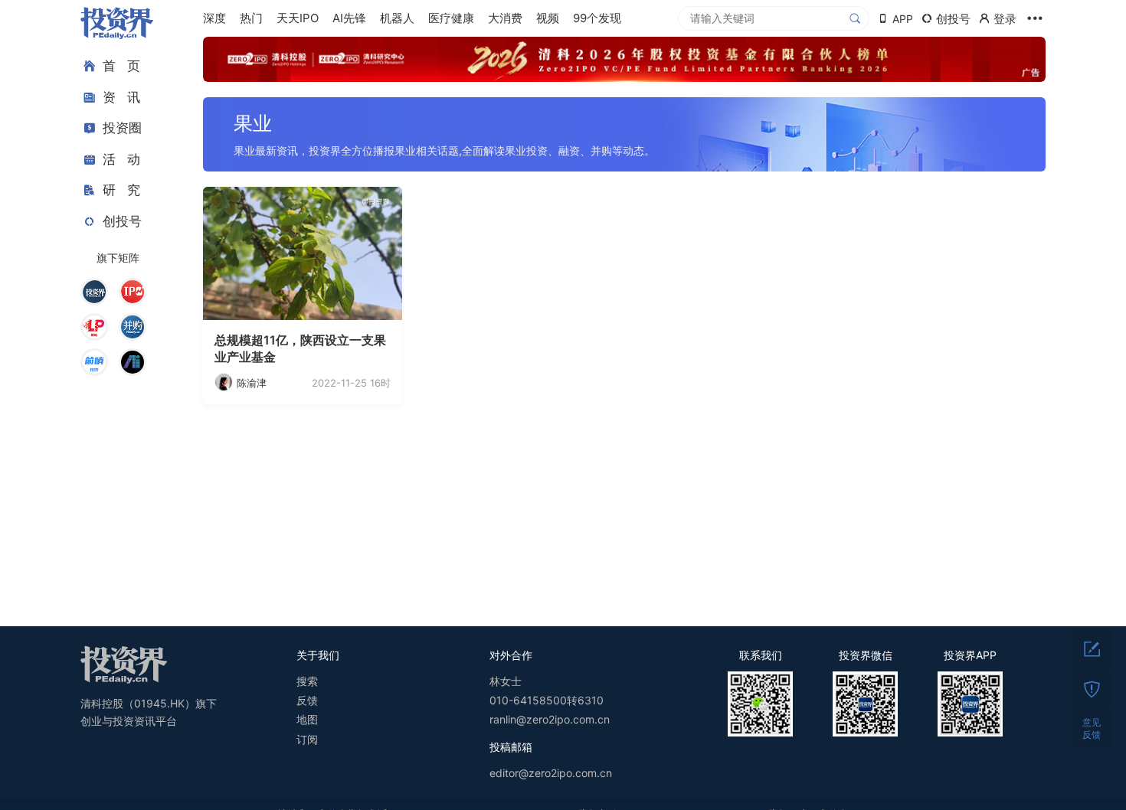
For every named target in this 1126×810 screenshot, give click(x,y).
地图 (307, 719)
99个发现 (597, 18)
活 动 (121, 159)
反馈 (307, 700)
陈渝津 (252, 383)
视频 (547, 18)
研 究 (121, 190)
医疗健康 (451, 18)
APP (902, 18)
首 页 (121, 65)
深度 (214, 18)
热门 (251, 18)
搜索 (307, 681)
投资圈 (122, 128)
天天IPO (298, 18)
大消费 (505, 18)
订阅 (307, 739)
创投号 (122, 221)
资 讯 (121, 97)
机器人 (397, 18)
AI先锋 (349, 18)
